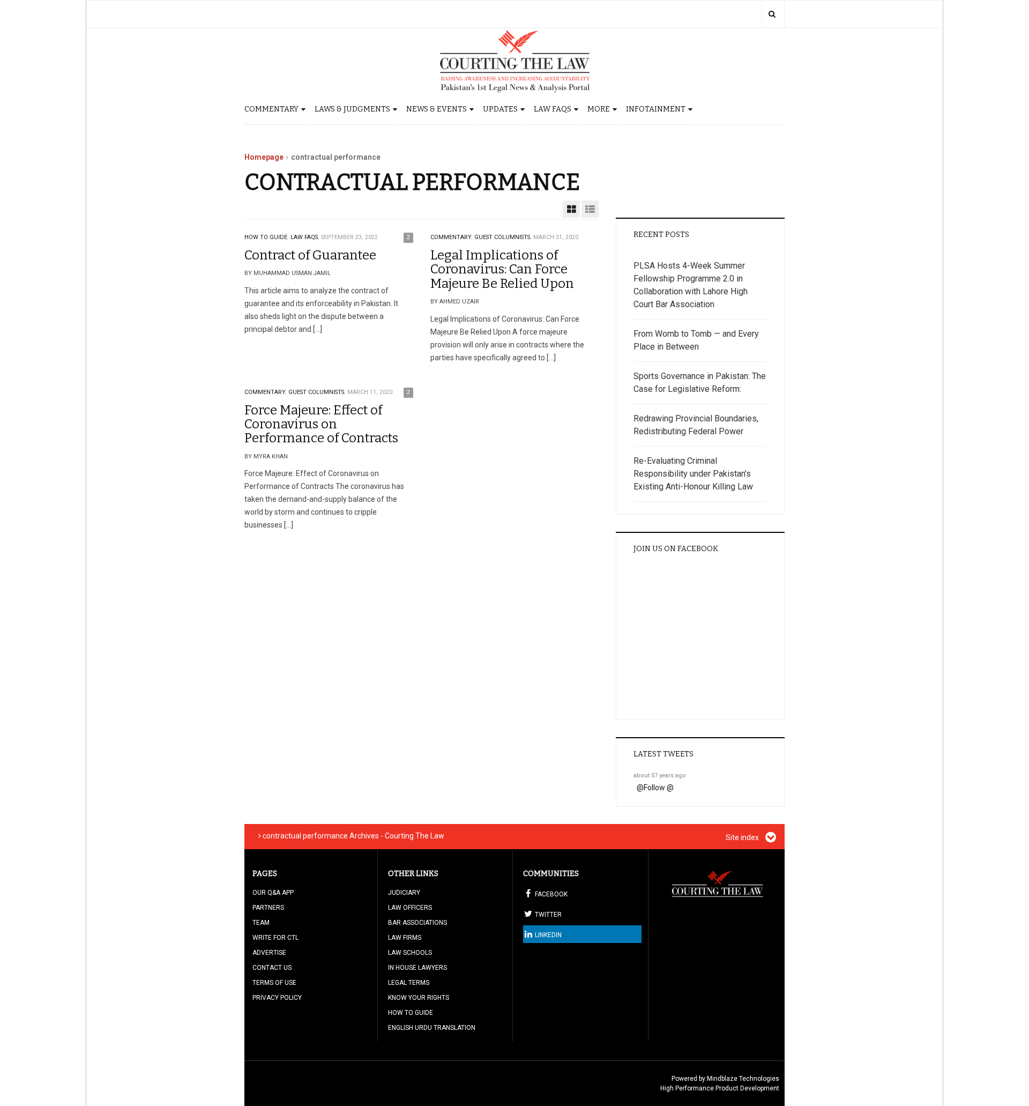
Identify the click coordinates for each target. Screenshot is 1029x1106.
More (598, 109)
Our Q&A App (273, 892)
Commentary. (451, 237)
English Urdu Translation (431, 1027)
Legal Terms (408, 982)
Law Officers (410, 907)
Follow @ (659, 787)
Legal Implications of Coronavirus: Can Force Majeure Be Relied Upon (502, 269)
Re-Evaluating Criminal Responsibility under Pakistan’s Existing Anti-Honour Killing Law (693, 474)
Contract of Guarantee (310, 255)
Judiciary (404, 892)
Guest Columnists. (503, 237)
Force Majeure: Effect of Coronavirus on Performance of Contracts (321, 424)
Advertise (269, 952)
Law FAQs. (304, 237)
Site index (743, 837)
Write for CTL (275, 937)
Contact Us (272, 967)
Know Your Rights (418, 997)
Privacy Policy (277, 997)
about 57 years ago (659, 775)
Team (261, 922)
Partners (268, 907)
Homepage (264, 157)
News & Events (436, 109)
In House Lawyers (417, 967)
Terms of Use (274, 982)
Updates (500, 109)
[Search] (772, 14)
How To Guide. (266, 237)
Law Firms (404, 937)
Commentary (271, 109)
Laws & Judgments (352, 109)
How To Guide (410, 1012)
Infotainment (655, 109)
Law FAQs (552, 109)
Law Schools (410, 952)
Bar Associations (417, 922)
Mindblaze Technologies (743, 1078)
